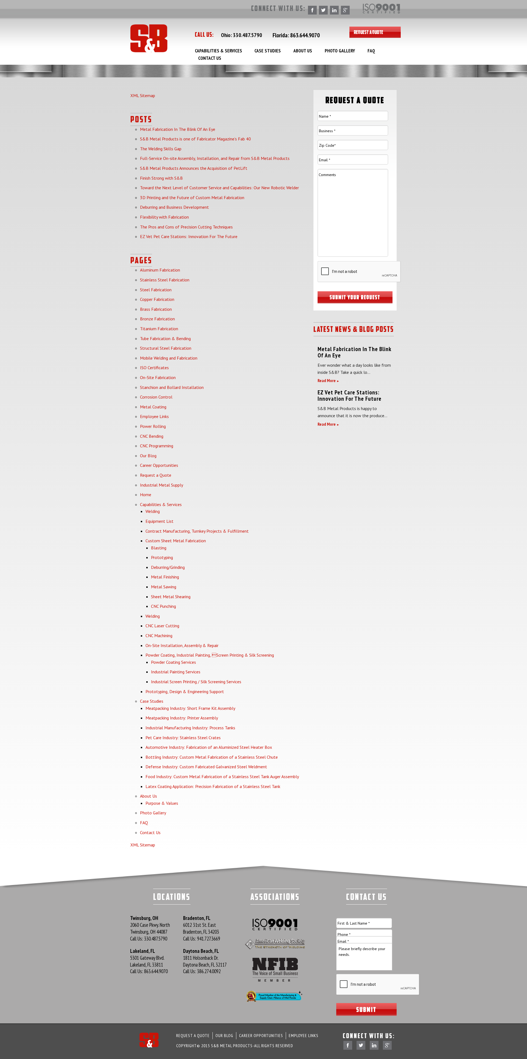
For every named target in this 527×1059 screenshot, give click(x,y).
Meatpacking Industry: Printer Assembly (181, 718)
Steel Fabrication (156, 289)
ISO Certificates (154, 367)
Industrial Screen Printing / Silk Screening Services (196, 681)
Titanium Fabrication (159, 328)
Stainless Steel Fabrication (164, 280)
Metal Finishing (165, 577)
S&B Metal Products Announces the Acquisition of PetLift (193, 168)
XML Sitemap (142, 95)
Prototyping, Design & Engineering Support (184, 691)
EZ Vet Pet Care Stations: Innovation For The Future (188, 236)
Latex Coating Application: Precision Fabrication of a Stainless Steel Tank (212, 786)
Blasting (158, 547)
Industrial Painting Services (175, 671)
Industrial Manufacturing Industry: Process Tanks (190, 727)
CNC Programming (156, 445)
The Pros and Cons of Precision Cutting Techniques (186, 227)
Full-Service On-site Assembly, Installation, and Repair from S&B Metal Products (215, 158)
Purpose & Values (161, 803)
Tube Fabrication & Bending (165, 338)
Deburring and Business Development (174, 207)
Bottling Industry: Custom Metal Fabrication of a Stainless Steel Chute (211, 757)
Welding (152, 511)
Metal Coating (153, 407)
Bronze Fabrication (157, 318)
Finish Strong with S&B (161, 178)
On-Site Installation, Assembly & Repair (181, 645)
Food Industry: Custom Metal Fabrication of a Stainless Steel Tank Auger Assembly (222, 776)
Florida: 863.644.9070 (296, 35)
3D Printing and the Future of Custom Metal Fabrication (192, 197)
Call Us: (148, 938)
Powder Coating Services (173, 662)
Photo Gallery (340, 50)
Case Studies (267, 50)
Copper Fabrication (157, 299)
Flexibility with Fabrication (164, 217)
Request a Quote (368, 32)
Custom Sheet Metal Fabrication (175, 540)
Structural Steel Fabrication (165, 348)
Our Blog (148, 455)
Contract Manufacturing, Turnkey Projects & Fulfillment (197, 531)
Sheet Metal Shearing (170, 596)
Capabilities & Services (218, 50)
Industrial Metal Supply (161, 485)
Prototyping (162, 557)
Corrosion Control (156, 397)
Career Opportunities (159, 465)
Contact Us (209, 58)
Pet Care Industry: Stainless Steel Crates (183, 737)
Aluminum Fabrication (160, 270)
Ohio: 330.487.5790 (241, 35)
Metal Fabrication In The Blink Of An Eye (177, 129)
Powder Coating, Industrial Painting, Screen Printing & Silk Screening (209, 655)
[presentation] (359, 272)
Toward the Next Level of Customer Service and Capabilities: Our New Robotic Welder (219, 187)
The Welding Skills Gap (160, 148)
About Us (302, 50)
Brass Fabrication (156, 309)
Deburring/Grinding (168, 567)
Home (145, 494)
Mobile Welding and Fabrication (168, 358)
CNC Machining (158, 635)
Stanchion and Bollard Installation (172, 387)
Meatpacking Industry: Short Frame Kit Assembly (190, 708)
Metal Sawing (163, 586)
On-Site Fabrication (158, 377)
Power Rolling (153, 426)
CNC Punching (163, 606)
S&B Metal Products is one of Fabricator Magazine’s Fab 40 (195, 139)
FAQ (371, 50)
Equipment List (159, 521)
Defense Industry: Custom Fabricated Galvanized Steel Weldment (206, 766)
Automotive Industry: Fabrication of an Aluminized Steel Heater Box (208, 747)
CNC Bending (151, 436)
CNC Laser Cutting (162, 625)
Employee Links (154, 416)
